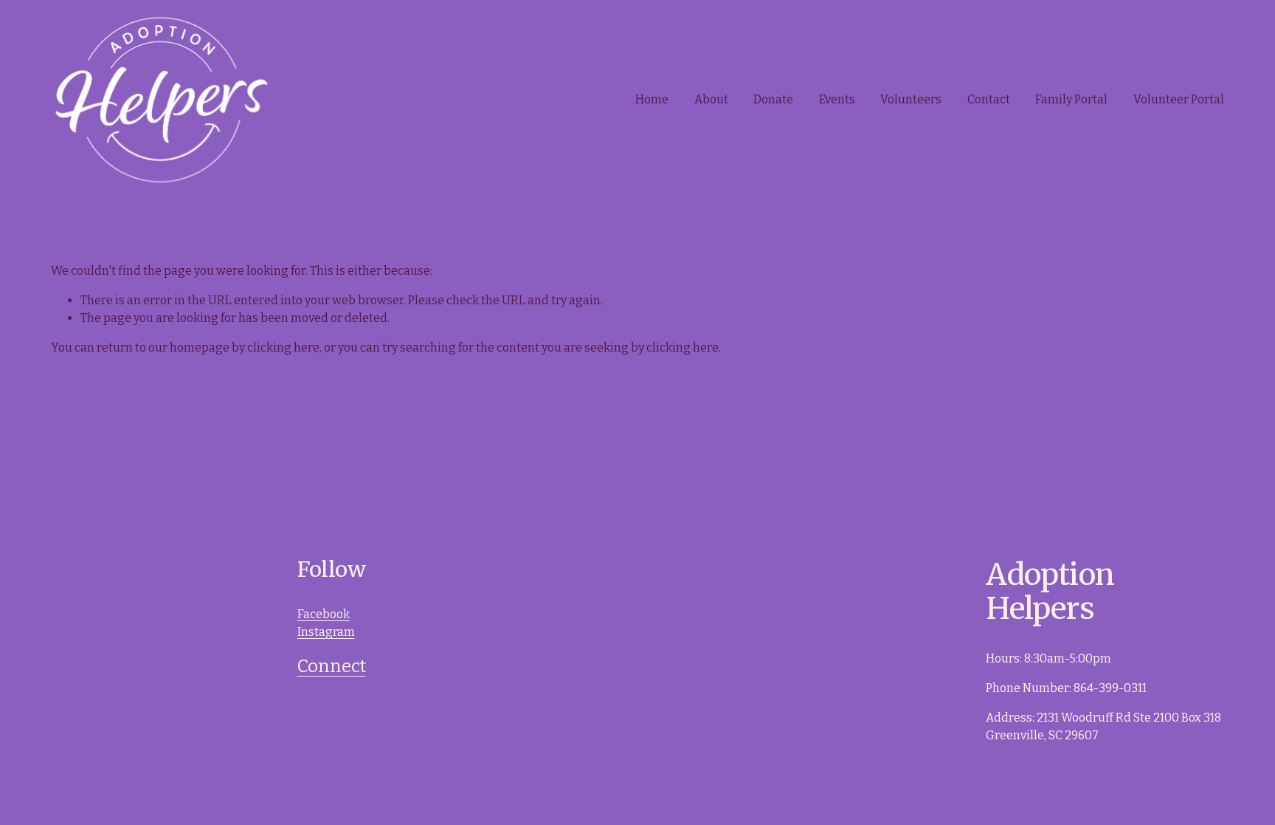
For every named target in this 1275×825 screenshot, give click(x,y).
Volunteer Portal (1178, 99)
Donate (773, 99)
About (711, 99)
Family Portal (1071, 99)
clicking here (283, 347)
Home (651, 99)
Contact (988, 99)
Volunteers (910, 99)
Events (837, 99)
